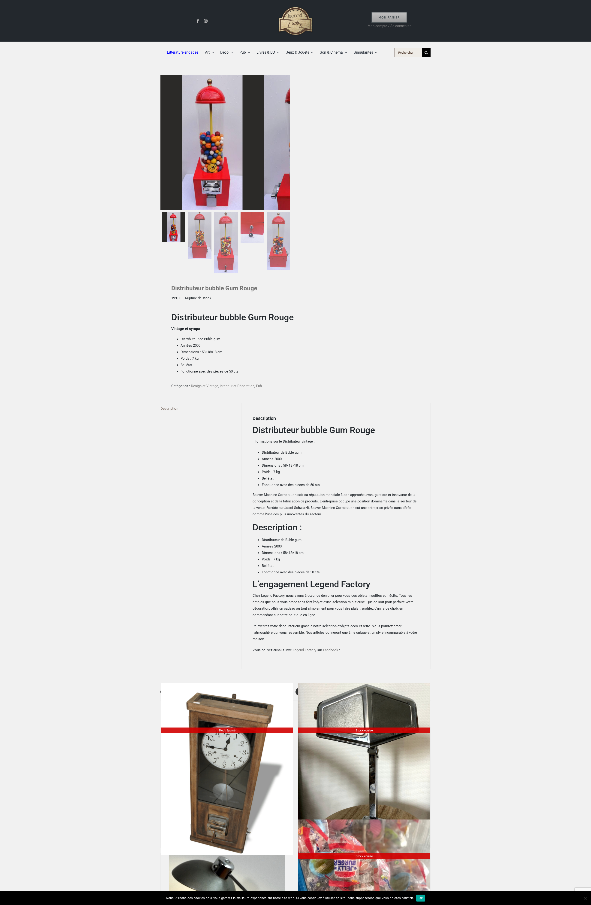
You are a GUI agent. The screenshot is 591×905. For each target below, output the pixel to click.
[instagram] (206, 21)
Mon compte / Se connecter (389, 26)
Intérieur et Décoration (237, 386)
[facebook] (197, 21)
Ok (421, 898)
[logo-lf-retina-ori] (295, 5)
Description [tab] (169, 409)
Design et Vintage (204, 386)
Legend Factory (304, 650)
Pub (259, 386)
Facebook (330, 650)
